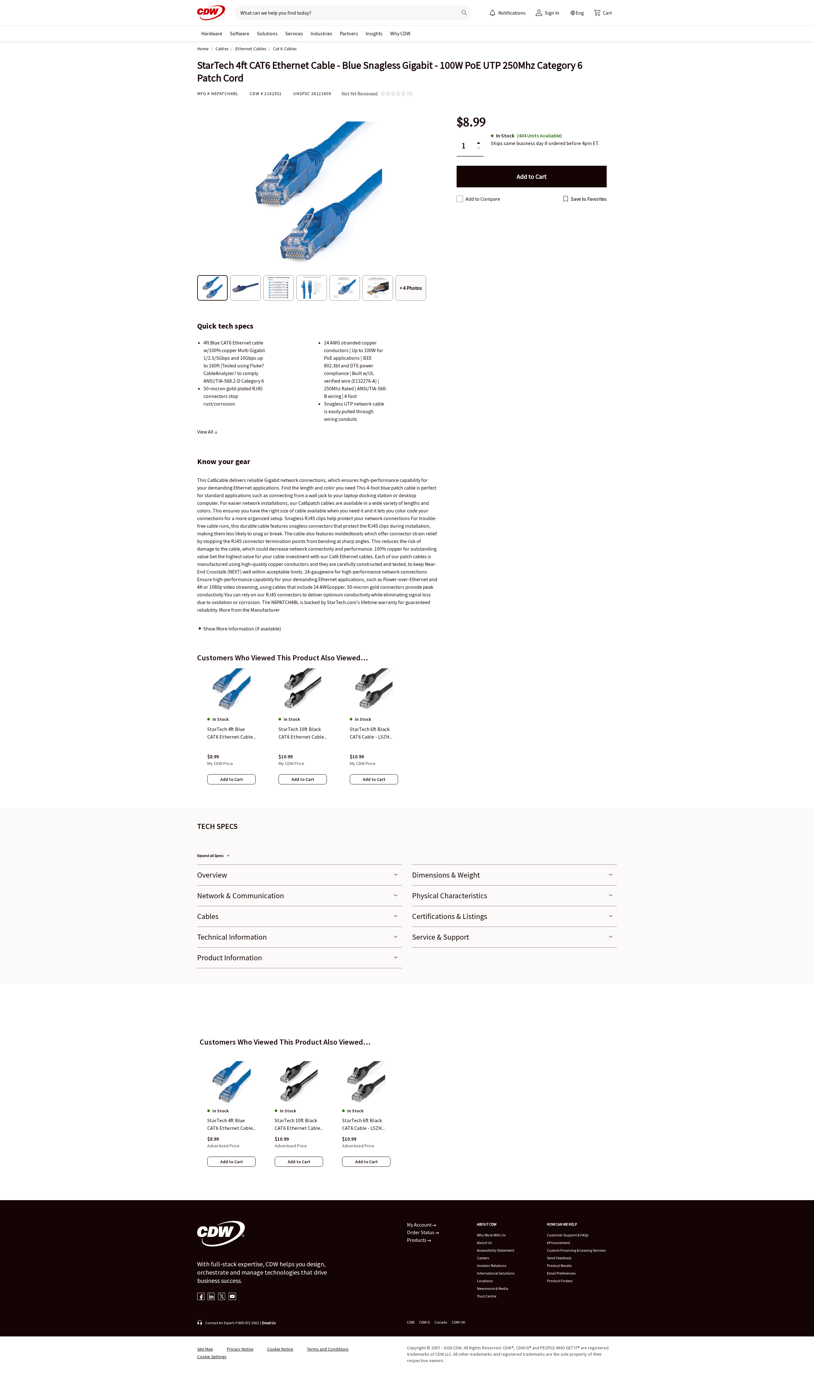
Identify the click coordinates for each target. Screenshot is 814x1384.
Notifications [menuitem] (512, 13)
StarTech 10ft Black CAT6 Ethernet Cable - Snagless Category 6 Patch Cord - (299, 1124)
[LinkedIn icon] (211, 1297)
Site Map (205, 1349)
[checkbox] (460, 199)
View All (205, 431)
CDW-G (424, 1322)
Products (417, 1240)
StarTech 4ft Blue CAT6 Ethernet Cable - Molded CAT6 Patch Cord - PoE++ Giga (231, 1124)
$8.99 (471, 122)
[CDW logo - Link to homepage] (211, 12)
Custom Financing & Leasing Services (576, 1250)
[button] (603, 12)
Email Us (269, 1322)
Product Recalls (559, 1265)
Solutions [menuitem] (267, 33)
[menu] (507, 12)
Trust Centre (486, 1296)
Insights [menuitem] (374, 33)
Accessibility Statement (495, 1250)
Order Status (421, 1232)
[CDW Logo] (211, 12)
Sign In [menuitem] (552, 13)
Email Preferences (561, 1273)
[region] (407, 732)
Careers (483, 1257)
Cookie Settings (211, 1357)
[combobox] (343, 12)
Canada (441, 1322)
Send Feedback (559, 1257)
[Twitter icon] (221, 1297)
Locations (485, 1280)
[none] (211, 33)
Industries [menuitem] (321, 33)
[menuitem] (492, 13)
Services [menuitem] (294, 33)
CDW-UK (458, 1322)
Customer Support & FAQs (568, 1235)
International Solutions (495, 1273)
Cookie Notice (280, 1349)
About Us (484, 1242)
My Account (419, 1224)
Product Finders (560, 1280)
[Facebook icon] (200, 1297)
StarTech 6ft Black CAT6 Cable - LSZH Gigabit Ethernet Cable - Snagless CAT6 (366, 1124)
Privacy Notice (240, 1349)
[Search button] (464, 13)
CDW (410, 1322)
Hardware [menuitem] (211, 33)
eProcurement (558, 1242)
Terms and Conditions (327, 1349)
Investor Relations (491, 1265)
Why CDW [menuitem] (400, 33)
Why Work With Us (491, 1235)
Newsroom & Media (492, 1288)
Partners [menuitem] (349, 33)
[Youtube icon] (232, 1297)
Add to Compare (483, 199)
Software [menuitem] (239, 33)
